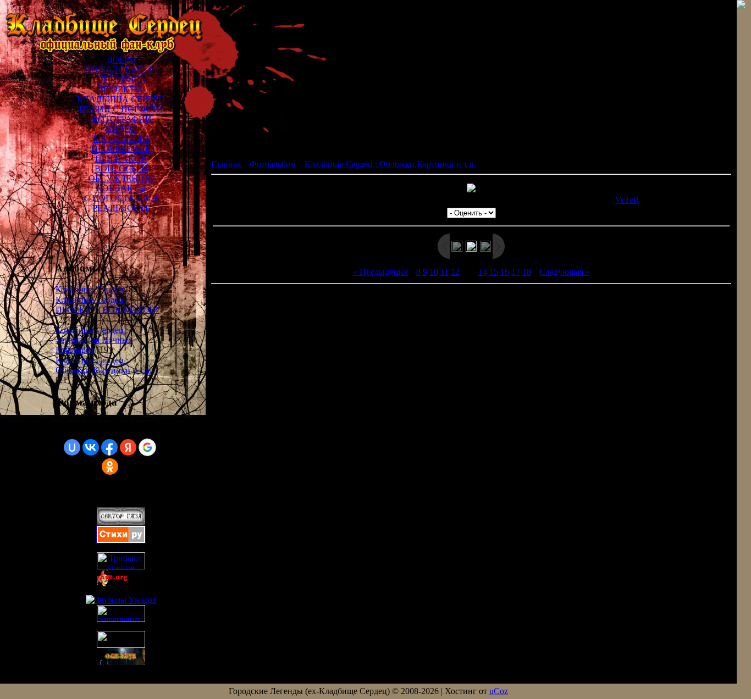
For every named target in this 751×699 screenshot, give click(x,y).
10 (433, 271)
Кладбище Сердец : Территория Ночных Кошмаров (94, 339)
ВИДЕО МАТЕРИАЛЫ (121, 133)
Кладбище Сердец (90, 289)
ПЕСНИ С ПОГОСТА (121, 109)
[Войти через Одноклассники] (110, 466)
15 (493, 271)
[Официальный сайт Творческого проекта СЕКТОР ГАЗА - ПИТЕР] (121, 645)
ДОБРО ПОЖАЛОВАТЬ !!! (121, 64)
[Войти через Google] (147, 447)
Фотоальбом (273, 164)
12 (455, 271)
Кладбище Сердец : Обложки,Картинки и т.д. (104, 365)
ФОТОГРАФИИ (121, 119)
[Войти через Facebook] (109, 447)
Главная (226, 164)
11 (444, 271)
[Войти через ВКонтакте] (90, 447)
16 (504, 271)
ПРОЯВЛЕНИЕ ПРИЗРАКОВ (121, 153)
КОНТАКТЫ (121, 188)
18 (526, 271)
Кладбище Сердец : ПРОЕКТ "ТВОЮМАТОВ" (107, 304)
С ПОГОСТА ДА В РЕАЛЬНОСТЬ (121, 203)
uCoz (498, 691)
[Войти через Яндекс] (128, 447)
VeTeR (627, 199)
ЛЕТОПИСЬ (121, 79)
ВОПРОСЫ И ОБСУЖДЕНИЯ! (121, 173)
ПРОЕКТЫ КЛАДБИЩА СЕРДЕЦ (121, 94)
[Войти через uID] (72, 447)
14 (482, 271)
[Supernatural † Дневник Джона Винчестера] (121, 619)
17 (515, 271)
